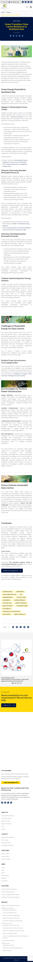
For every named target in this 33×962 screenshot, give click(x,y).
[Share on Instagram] (20, 36)
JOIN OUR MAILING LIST (11, 782)
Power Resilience (7, 591)
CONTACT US (7, 705)
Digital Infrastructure (9, 594)
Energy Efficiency (8, 605)
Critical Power (21, 597)
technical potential (16, 117)
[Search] (27, 7)
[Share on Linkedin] (11, 36)
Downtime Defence (19, 600)
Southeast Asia (7, 603)
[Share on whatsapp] (22, 36)
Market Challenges (21, 603)
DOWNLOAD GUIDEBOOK (10, 570)
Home (3, 12)
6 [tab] (20, 683)
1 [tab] (12, 683)
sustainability (7, 608)
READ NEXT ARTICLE (23, 623)
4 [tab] (17, 683)
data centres (6, 614)
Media (8, 12)
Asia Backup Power (22, 605)
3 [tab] (15, 683)
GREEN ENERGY (20, 591)
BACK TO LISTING (8, 623)
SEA (21, 594)
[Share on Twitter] (17, 36)
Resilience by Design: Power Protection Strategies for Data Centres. (16, 375)
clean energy (6, 600)
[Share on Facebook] (14, 36)
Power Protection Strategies (11, 611)
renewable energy (8, 597)
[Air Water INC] (13, 2)
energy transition (19, 614)
